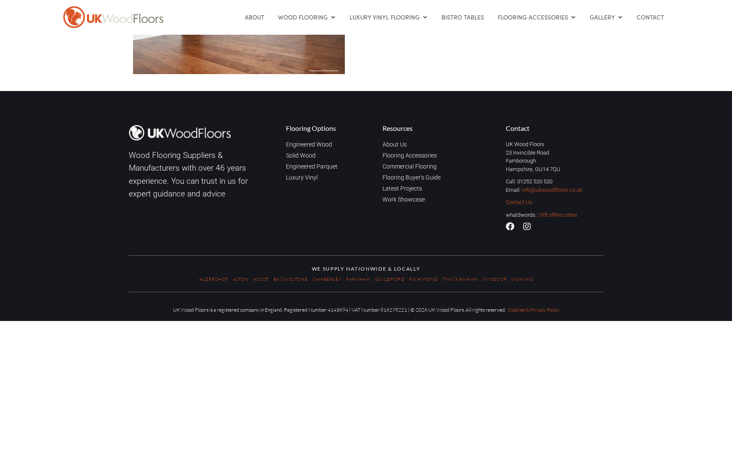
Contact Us (519, 202)
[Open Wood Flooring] (333, 17)
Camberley (327, 279)
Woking (522, 279)
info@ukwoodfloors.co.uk (552, 190)
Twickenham (460, 279)
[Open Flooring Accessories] (573, 17)
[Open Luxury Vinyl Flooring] (425, 17)
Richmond (423, 279)
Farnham (358, 279)
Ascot (261, 279)
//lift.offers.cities (557, 215)
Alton (241, 279)
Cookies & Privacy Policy (534, 310)
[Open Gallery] (620, 17)
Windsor (494, 279)
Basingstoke (291, 279)
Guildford (390, 279)
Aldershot (214, 279)
